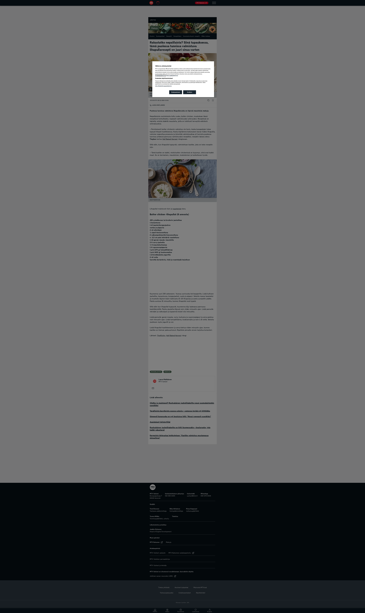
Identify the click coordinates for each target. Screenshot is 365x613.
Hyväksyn (189, 92)
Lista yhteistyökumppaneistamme (163, 86)
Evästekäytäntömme (161, 75)
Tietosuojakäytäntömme (172, 75)
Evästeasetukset (175, 92)
